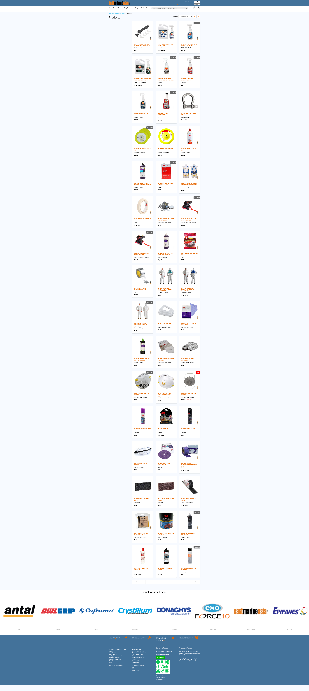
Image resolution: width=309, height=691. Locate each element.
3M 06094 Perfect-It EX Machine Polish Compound (142, 184)
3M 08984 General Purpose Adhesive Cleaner (166, 184)
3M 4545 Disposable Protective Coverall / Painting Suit (141, 325)
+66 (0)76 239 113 (160, 679)
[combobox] (169, 8)
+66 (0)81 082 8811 (187, 2)
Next (193, 582)
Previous (139, 582)
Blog (136, 8)
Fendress (290, 630)
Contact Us (144, 8)
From (161, 50)
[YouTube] (195, 659)
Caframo (58, 630)
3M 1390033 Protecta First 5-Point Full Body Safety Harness (189, 185)
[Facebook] (184, 659)
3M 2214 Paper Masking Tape (142, 218)
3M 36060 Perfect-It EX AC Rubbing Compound (165, 254)
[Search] (186, 8)
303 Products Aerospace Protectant (165, 44)
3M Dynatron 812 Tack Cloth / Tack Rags (141, 534)
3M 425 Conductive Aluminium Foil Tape (140, 289)
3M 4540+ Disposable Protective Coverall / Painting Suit (188, 289)
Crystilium (96, 630)
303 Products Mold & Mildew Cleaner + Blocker (165, 79)
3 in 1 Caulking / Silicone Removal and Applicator (142, 44)
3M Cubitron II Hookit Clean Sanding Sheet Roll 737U (189, 465)
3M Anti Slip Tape (163, 428)
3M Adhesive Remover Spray (142, 428)
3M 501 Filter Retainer (164, 323)
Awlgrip (19, 630)
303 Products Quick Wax (141, 113)
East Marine (212, 630)
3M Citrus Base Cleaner (188, 428)
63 (164, 582)
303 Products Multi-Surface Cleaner (187, 79)
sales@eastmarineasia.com (185, 4)
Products (114, 17)
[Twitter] (181, 659)
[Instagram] (191, 659)
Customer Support (162, 648)
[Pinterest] (188, 659)
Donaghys (135, 630)
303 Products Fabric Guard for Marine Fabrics (142, 79)
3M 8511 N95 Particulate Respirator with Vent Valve (165, 395)
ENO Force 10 (174, 630)
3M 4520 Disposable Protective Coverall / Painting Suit (165, 289)
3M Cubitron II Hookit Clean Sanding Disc (164, 464)
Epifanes (251, 630)
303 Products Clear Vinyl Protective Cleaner (189, 44)
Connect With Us (185, 648)
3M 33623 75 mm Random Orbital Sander (188, 219)
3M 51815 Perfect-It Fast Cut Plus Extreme (141, 359)
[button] (304, 610)
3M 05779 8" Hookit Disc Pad (166, 148)
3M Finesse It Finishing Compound (188, 534)
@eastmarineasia (164, 654)
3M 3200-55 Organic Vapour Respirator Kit (166, 219)
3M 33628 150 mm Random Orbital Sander (141, 254)
